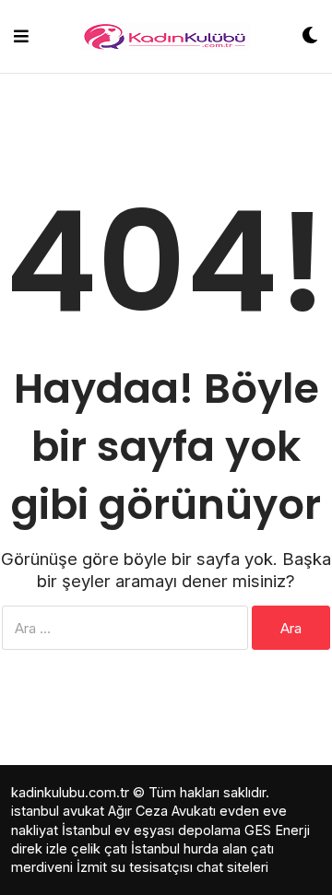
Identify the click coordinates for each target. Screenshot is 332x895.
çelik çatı (99, 848)
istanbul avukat (57, 810)
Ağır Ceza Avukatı (162, 810)
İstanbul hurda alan (189, 848)
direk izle (39, 848)
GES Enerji (277, 830)
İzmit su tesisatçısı (135, 867)
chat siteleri (232, 867)
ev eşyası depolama (177, 830)
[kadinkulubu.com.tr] (165, 37)
